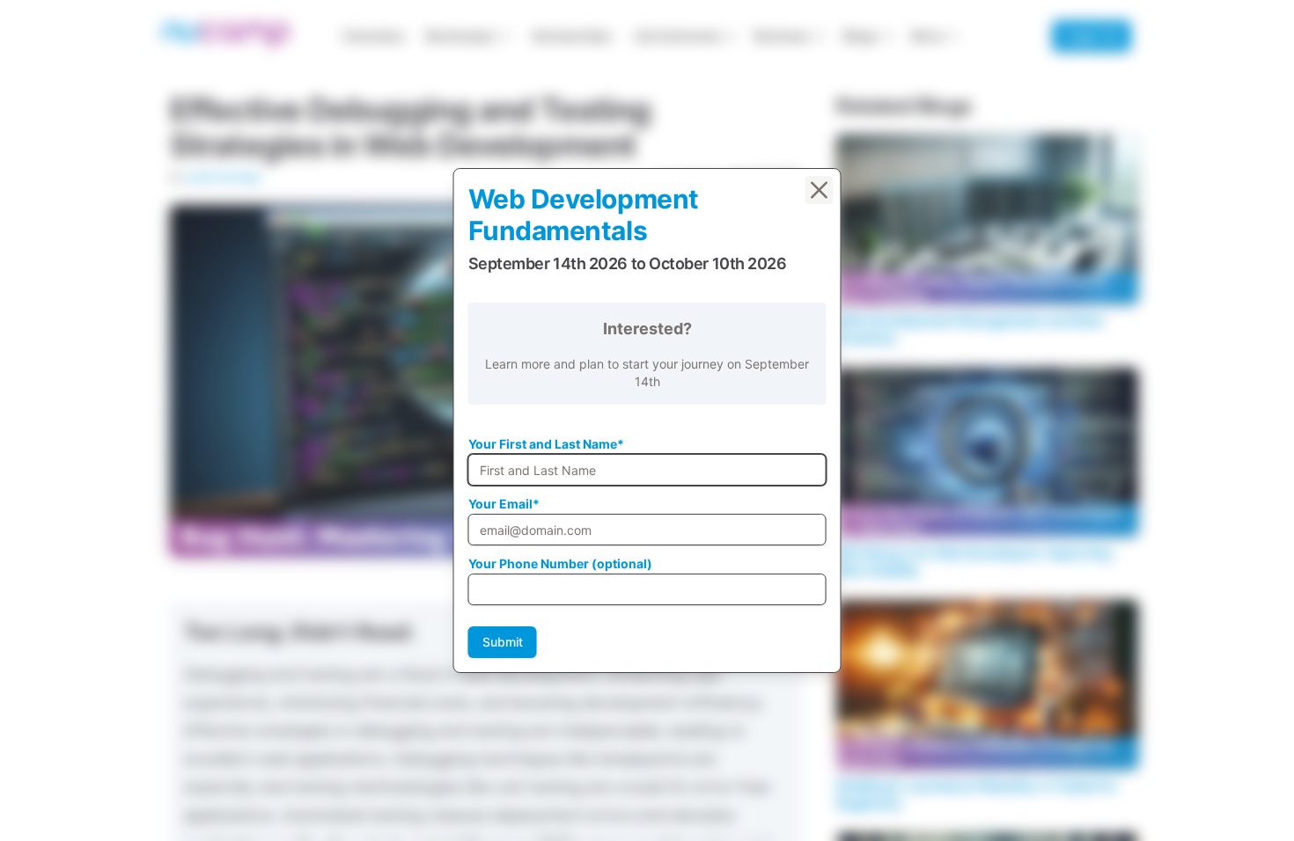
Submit (502, 641)
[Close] (819, 190)
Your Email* (504, 503)
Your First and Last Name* (546, 443)
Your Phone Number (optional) (560, 563)
